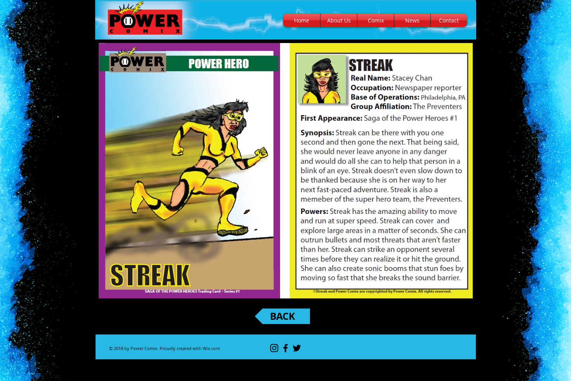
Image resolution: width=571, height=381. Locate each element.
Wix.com (211, 348)
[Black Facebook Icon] (285, 348)
